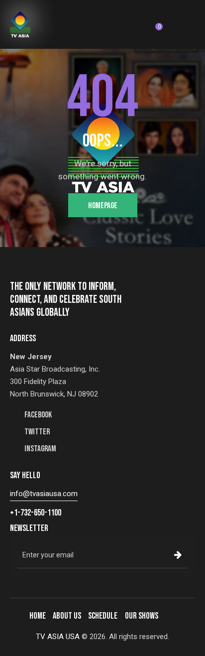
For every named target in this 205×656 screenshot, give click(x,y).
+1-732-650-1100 (35, 513)
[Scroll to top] (188, 639)
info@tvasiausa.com (44, 493)
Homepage (102, 206)
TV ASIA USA (58, 636)
